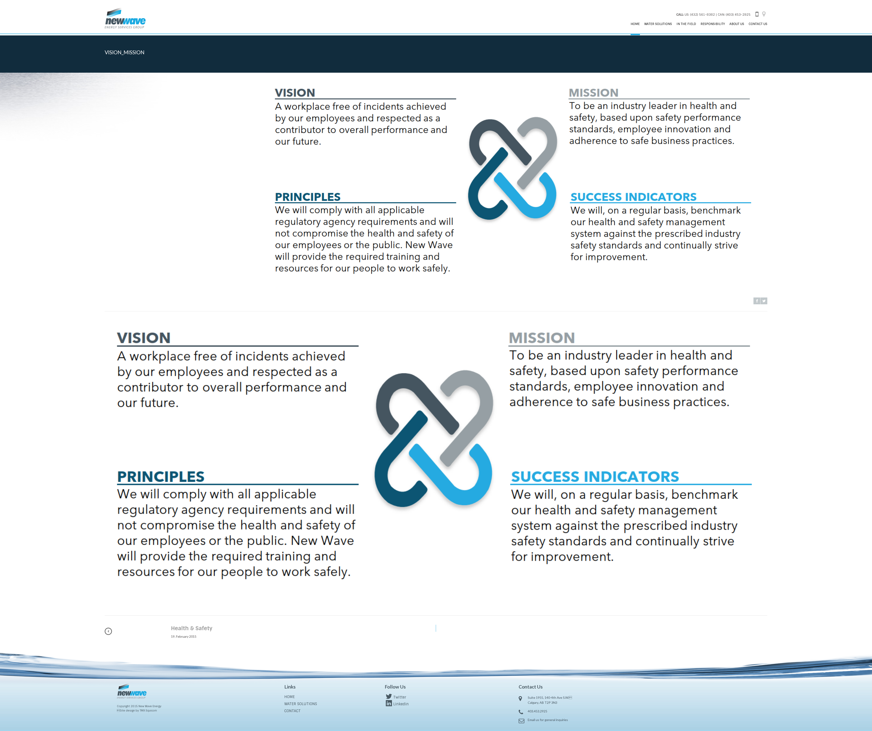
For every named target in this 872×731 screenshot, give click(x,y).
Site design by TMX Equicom (137, 710)
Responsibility (713, 24)
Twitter (399, 697)
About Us (736, 24)
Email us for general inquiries (548, 720)
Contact (292, 711)
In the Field (686, 24)
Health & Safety (191, 628)
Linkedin (401, 704)
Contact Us (758, 24)
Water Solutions (658, 24)
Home (635, 24)
